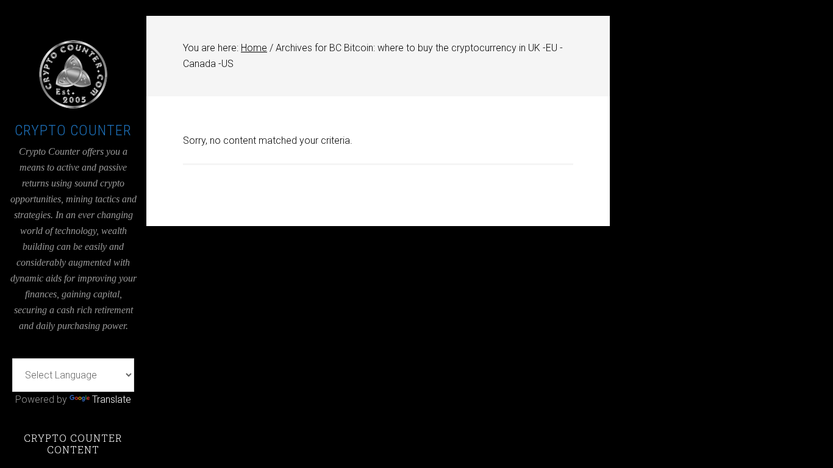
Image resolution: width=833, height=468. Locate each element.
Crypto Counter (73, 130)
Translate (111, 399)
